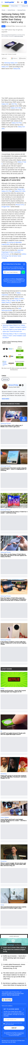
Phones (3, 10)
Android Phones (11, 10)
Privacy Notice (19, 279)
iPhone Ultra (14, 6)
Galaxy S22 (5, 104)
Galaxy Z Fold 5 (19, 298)
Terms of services (19, 278)
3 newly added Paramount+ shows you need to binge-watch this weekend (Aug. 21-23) (14, 966)
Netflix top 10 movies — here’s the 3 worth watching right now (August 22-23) (14, 958)
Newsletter (23, 58)
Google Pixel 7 (5, 206)
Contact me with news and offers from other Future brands (13, 1023)
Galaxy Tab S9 (15, 300)
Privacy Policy (21, 1033)
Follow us (15, 58)
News (3, 26)
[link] (5, 348)
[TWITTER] (20, 385)
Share (5, 58)
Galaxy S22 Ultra (16, 108)
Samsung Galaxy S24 (10, 63)
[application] (14, 140)
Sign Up (14, 1028)
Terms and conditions (7, 1005)
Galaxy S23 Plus (17, 123)
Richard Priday (11, 26)
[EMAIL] (23, 385)
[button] (25, 2)
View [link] (19, 350)
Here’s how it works (18, 36)
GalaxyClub (16, 68)
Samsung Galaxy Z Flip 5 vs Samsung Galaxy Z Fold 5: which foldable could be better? (14, 335)
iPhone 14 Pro (20, 204)
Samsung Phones (21, 10)
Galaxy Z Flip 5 (6, 300)
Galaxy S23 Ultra (20, 191)
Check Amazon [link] (20, 364)
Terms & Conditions (17, 1034)
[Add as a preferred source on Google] (7, 999)
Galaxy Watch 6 (6, 302)
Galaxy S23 (5, 66)
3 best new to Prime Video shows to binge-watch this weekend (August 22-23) (14, 949)
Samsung (5, 379)
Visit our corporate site (13, 995)
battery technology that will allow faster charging (13, 256)
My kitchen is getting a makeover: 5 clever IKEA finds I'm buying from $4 (14, 984)
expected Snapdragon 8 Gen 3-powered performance (12, 252)
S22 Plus (14, 104)
